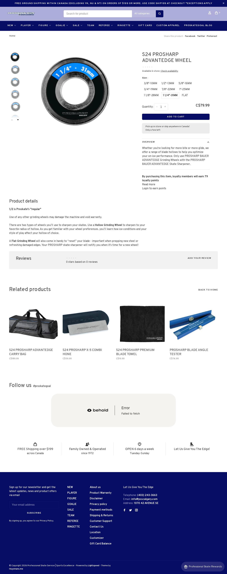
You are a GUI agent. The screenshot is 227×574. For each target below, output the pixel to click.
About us (95, 487)
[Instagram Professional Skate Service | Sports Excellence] (136, 510)
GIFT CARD (145, 25)
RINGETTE (123, 25)
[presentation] (15, 57)
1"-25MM (184, 89)
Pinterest (212, 36)
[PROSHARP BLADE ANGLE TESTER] (194, 322)
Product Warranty (101, 493)
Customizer (97, 538)
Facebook (190, 36)
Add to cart (175, 116)
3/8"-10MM (150, 83)
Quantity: (147, 107)
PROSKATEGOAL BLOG (198, 25)
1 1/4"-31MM (170, 95)
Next (18, 120)
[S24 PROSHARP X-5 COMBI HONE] (87, 322)
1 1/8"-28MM (151, 95)
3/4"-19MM (150, 89)
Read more (148, 184)
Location (95, 532)
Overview (148, 142)
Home (12, 36)
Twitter (201, 36)
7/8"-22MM (168, 89)
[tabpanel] (75, 89)
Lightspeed (93, 565)
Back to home (208, 289)
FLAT (185, 95)
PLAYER (26, 25)
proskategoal (42, 386)
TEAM (90, 25)
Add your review (199, 258)
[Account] (210, 13)
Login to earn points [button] (154, 188)
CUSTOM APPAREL (168, 25)
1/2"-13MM (168, 83)
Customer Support (101, 521)
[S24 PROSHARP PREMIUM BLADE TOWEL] (140, 322)
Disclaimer (96, 498)
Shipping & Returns (101, 515)
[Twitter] (130, 510)
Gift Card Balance (101, 543)
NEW (10, 25)
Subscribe (34, 513)
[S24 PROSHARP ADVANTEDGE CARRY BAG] (33, 322)
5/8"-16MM (185, 83)
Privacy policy (98, 504)
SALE (76, 25)
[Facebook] (124, 510)
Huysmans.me (16, 569)
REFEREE (104, 25)
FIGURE (43, 25)
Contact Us (97, 527)
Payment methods (101, 510)
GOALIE (60, 25)
